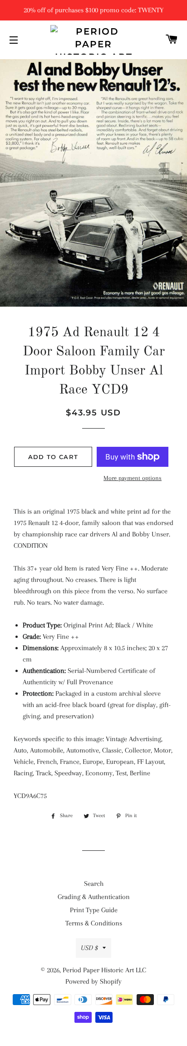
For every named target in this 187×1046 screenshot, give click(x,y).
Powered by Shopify (93, 981)
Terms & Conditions (93, 923)
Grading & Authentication (94, 897)
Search (93, 883)
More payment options (132, 478)
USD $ (89, 948)
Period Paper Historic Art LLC (104, 970)
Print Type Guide (94, 910)
